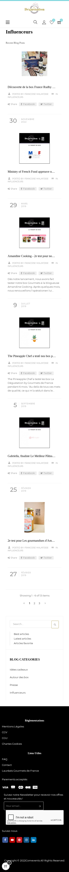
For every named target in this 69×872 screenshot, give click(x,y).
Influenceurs (15, 97)
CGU (4, 738)
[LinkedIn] (33, 840)
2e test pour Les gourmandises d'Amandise (32, 540)
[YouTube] (12, 840)
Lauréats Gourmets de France (20, 770)
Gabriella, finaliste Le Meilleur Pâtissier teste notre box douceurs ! (32, 456)
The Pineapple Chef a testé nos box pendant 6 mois (32, 356)
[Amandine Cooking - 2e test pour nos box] (34, 232)
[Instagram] (26, 840)
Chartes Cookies (12, 743)
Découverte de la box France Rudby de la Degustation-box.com (32, 87)
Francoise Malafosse (36, 94)
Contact (7, 764)
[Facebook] (5, 840)
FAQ (4, 759)
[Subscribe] (40, 806)
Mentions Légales (13, 726)
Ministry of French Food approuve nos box (32, 171)
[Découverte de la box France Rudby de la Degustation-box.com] (34, 63)
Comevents (33, 860)
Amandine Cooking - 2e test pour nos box (32, 256)
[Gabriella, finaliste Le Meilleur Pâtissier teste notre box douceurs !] (34, 432)
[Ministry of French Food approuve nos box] (34, 148)
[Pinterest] (19, 840)
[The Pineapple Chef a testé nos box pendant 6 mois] (34, 332)
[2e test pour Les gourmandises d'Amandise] (34, 517)
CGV (4, 732)
